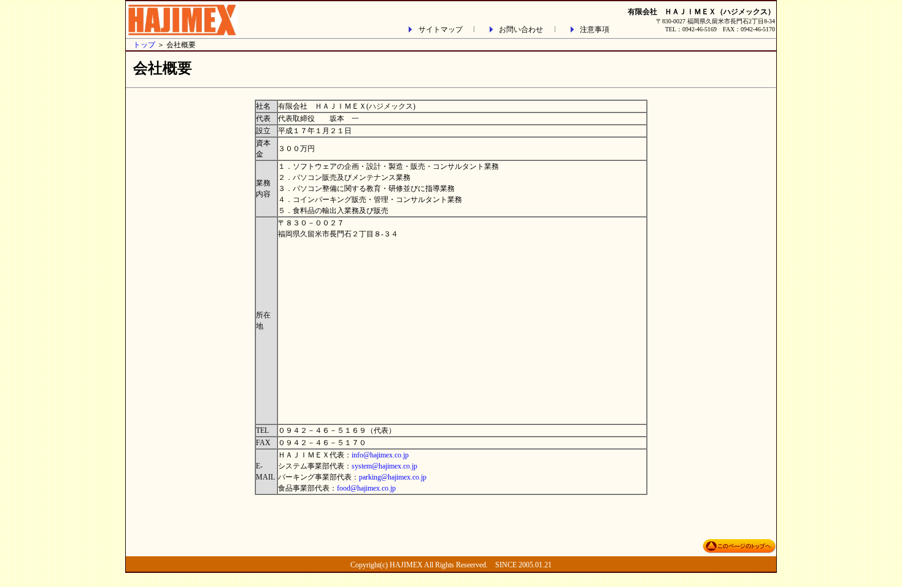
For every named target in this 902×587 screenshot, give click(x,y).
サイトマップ (440, 29)
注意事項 (594, 29)
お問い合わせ (521, 29)
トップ (144, 45)
